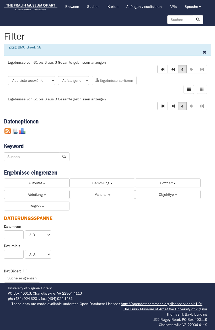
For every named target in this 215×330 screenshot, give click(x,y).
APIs (173, 6)
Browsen (72, 6)
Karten (113, 6)
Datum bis (12, 246)
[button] (162, 69)
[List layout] (189, 89)
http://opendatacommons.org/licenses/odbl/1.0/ (161, 303)
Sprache (191, 6)
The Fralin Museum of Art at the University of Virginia (165, 309)
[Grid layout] (202, 89)
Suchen (93, 6)
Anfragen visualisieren (144, 6)
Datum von (12, 226)
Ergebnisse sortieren (116, 80)
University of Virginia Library (30, 288)
